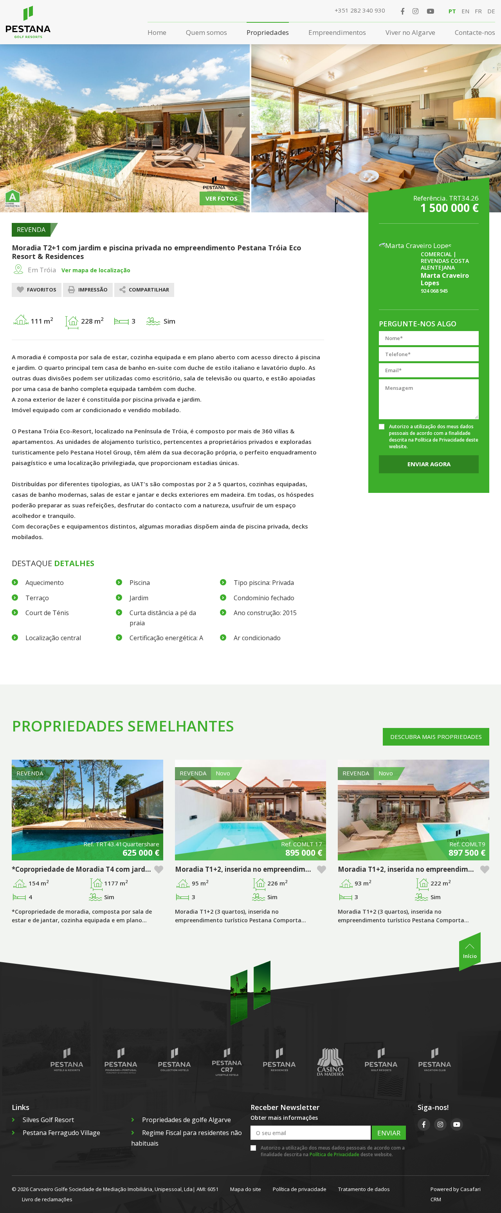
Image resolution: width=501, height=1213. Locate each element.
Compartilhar (148, 289)
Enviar (388, 1132)
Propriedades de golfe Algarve (186, 1119)
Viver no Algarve (410, 32)
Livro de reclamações (47, 1199)
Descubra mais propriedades (436, 736)
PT (452, 11)
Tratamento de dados (364, 1189)
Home (157, 32)
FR (478, 11)
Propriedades (268, 32)
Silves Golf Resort (48, 1119)
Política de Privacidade (440, 439)
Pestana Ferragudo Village (61, 1132)
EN (465, 11)
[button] (158, 869)
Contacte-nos (475, 32)
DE (491, 11)
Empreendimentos (337, 32)
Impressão (92, 289)
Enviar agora (429, 464)
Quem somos (206, 32)
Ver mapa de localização (95, 270)
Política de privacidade (299, 1189)
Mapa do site (245, 1189)
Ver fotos (221, 198)
